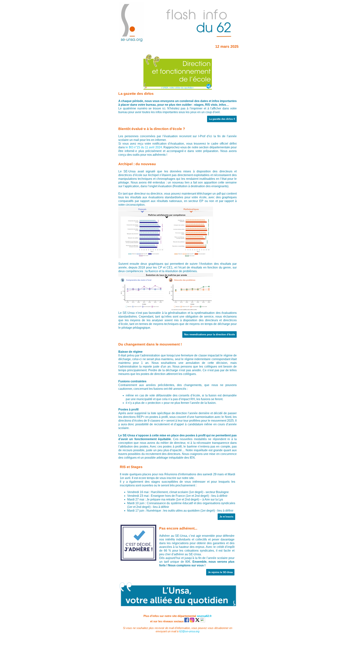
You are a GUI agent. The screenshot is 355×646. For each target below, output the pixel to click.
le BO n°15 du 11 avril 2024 (144, 147)
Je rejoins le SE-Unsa (220, 572)
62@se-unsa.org (189, 631)
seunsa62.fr (204, 615)
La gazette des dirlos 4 (222, 119)
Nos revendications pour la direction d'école (209, 334)
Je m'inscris (226, 516)
